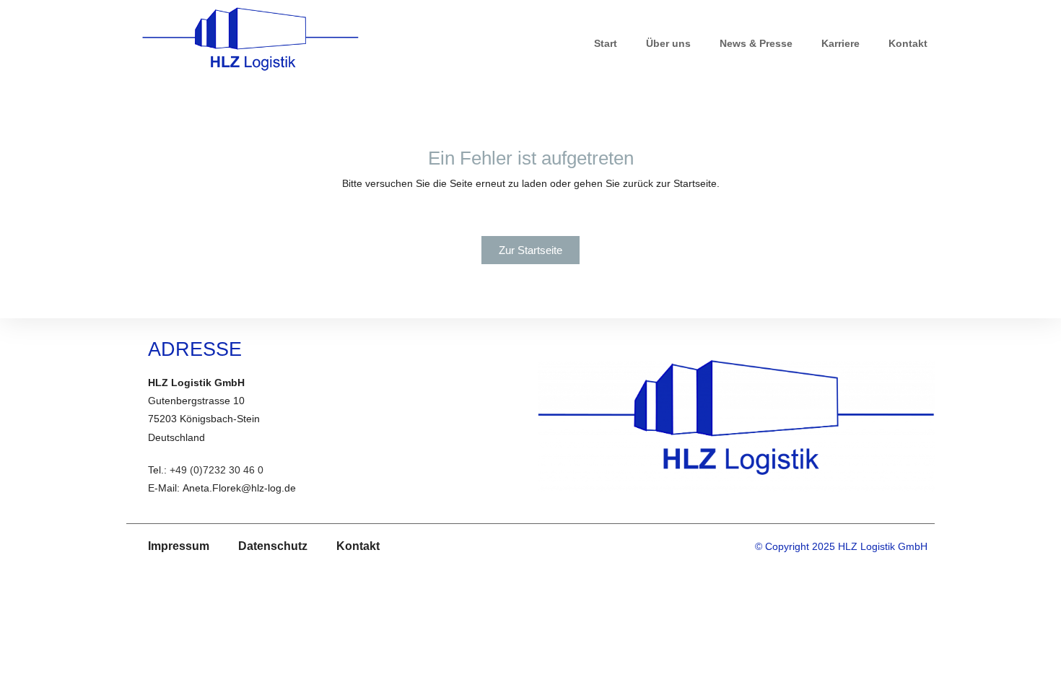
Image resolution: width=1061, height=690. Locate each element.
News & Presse (756, 43)
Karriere (840, 43)
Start (605, 43)
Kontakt (907, 43)
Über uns (668, 43)
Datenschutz (272, 546)
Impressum (178, 546)
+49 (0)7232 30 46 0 (216, 470)
